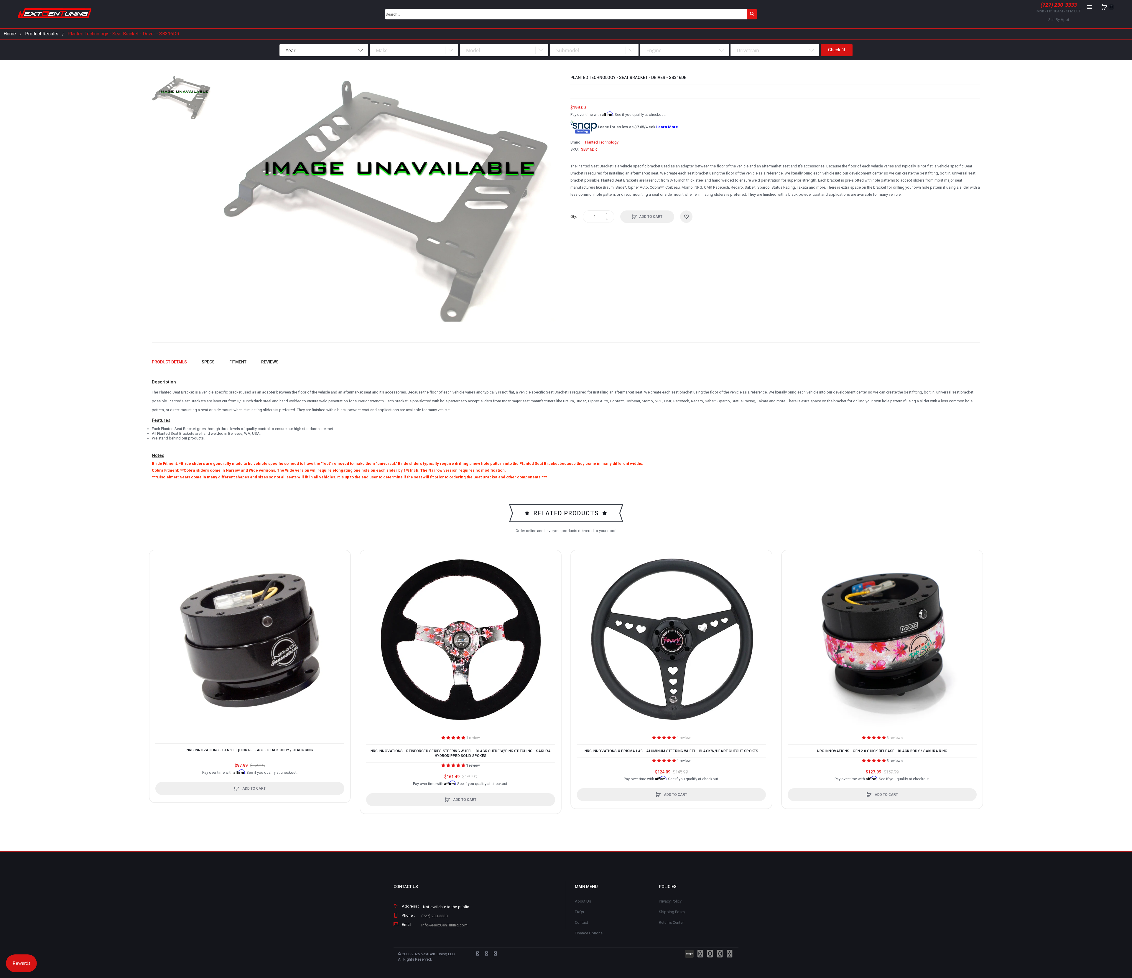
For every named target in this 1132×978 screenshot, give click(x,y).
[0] (1104, 7)
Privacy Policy (670, 901)
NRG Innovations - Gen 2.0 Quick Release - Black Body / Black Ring (250, 750)
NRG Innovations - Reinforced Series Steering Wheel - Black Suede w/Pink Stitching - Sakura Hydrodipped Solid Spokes (461, 753)
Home (10, 34)
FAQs (579, 912)
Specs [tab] (208, 362)
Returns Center (671, 922)
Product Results (41, 34)
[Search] (752, 14)
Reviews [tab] (270, 362)
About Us (583, 901)
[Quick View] (156, 580)
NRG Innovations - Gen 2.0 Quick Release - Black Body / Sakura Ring (882, 751)
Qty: (573, 216)
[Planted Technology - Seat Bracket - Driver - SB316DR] (182, 97)
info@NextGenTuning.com (444, 925)
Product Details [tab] (169, 362)
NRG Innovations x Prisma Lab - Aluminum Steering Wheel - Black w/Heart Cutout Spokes (671, 751)
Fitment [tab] (237, 362)
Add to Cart (650, 217)
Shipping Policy (672, 912)
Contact (581, 922)
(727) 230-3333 (1059, 5)
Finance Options (589, 933)
